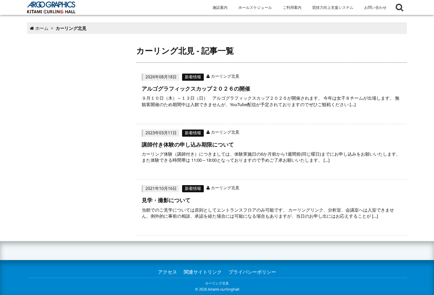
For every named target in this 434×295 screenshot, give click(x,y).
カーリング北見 (225, 76)
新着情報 (193, 77)
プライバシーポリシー (252, 272)
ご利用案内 (292, 7)
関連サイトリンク (203, 272)
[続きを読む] (271, 96)
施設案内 (220, 7)
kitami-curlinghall (223, 289)
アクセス (167, 272)
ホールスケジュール (255, 7)
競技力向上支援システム (332, 7)
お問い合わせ (375, 7)
